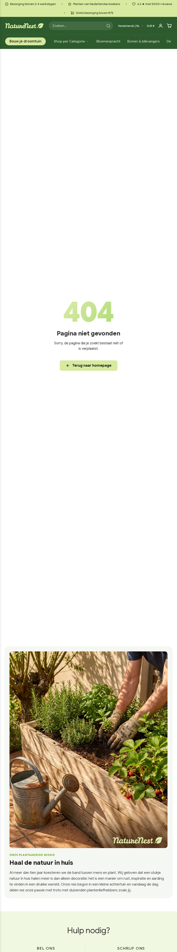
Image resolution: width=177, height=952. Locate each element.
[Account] (160, 25)
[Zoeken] (108, 26)
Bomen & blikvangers (143, 41)
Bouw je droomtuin (25, 41)
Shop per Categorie (69, 41)
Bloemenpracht (108, 41)
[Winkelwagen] (169, 25)
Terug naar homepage (91, 365)
